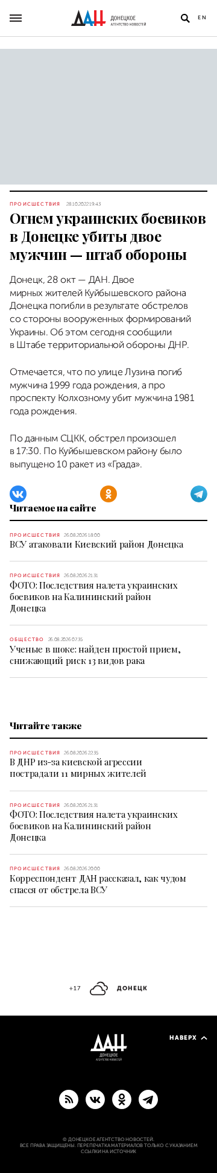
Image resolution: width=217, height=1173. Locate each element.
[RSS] (68, 1098)
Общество (27, 639)
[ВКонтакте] (18, 493)
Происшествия (35, 204)
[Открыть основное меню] (15, 18)
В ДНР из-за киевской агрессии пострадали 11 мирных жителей (78, 767)
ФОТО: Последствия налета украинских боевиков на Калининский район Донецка (94, 596)
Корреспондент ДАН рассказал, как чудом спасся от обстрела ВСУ (98, 884)
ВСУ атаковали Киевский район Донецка (96, 544)
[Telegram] (198, 493)
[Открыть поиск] (185, 18)
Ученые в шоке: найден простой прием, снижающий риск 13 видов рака (95, 654)
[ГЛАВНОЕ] (148, 1098)
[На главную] (108, 18)
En (202, 17)
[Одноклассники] (108, 493)
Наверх (183, 1037)
